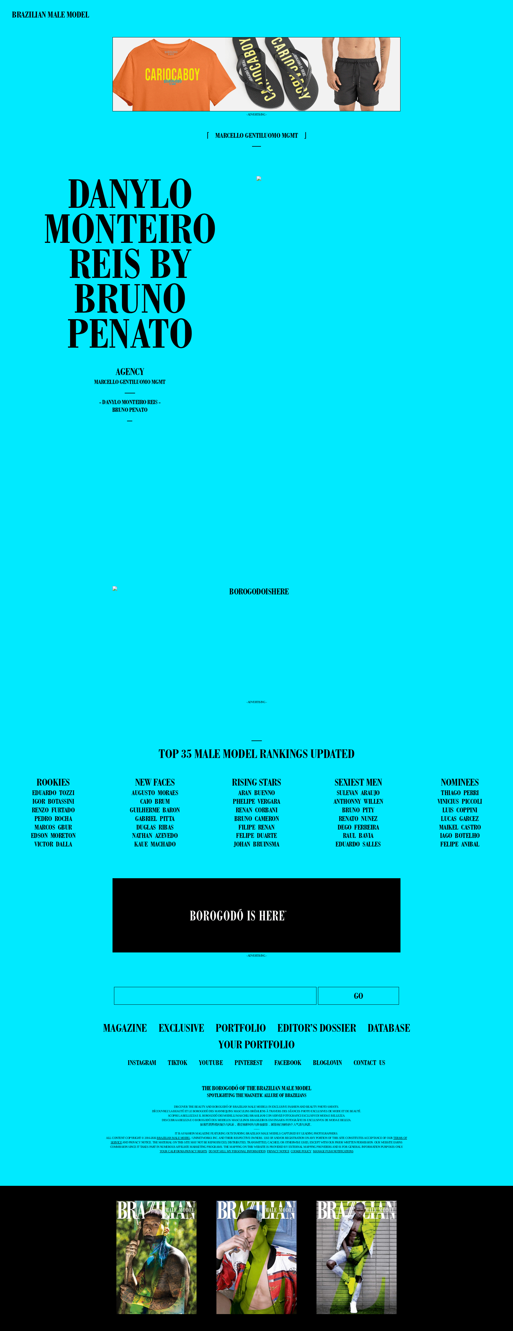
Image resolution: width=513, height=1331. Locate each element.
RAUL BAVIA (358, 835)
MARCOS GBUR (53, 827)
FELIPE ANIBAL (459, 844)
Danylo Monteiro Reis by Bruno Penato (130, 263)
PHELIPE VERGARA (256, 801)
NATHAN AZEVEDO (155, 835)
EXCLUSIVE (181, 1028)
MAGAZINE (125, 1028)
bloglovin (327, 1062)
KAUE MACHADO (154, 844)
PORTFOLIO (241, 1028)
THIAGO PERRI (460, 793)
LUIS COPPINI (459, 810)
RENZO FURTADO (53, 810)
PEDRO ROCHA (53, 818)
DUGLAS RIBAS (155, 827)
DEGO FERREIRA (358, 827)
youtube (211, 1062)
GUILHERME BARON (155, 810)
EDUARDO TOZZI (53, 793)
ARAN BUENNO (256, 793)
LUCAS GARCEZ (460, 818)
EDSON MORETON (53, 835)
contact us (369, 1062)
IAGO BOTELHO (460, 835)
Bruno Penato (130, 410)
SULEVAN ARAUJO (358, 793)
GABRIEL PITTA (155, 818)
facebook (287, 1062)
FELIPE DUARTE (256, 835)
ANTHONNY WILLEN (358, 801)
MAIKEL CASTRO (460, 827)
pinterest (249, 1062)
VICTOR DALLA (53, 844)
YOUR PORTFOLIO (256, 1044)
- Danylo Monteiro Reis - (129, 402)
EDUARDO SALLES (358, 844)
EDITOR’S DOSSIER (316, 1028)
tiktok (177, 1062)
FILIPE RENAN (256, 827)
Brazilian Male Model (50, 14)
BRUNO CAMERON (256, 818)
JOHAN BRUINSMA (256, 844)
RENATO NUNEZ (358, 818)
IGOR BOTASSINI (53, 801)
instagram (142, 1062)
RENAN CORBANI (257, 810)
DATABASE (389, 1028)
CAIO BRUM (155, 801)
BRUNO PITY (358, 810)
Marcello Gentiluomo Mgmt (130, 382)
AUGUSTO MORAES (155, 793)
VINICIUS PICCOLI (460, 801)
